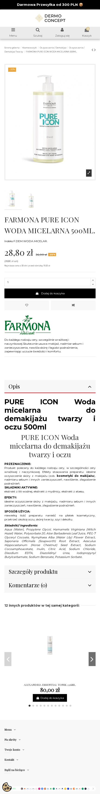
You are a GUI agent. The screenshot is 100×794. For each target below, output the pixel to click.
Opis (14, 386)
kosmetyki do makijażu (75, 476)
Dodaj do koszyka (53, 293)
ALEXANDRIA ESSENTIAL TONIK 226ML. (50, 685)
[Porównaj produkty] (50, 679)
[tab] (49, 387)
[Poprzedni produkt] (93, 49)
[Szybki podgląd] (55, 679)
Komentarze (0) (28, 585)
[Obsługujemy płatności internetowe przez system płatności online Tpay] (49, 788)
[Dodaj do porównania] (73, 305)
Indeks (8, 241)
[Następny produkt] (95, 49)
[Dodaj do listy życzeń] (26, 305)
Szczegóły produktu (33, 571)
